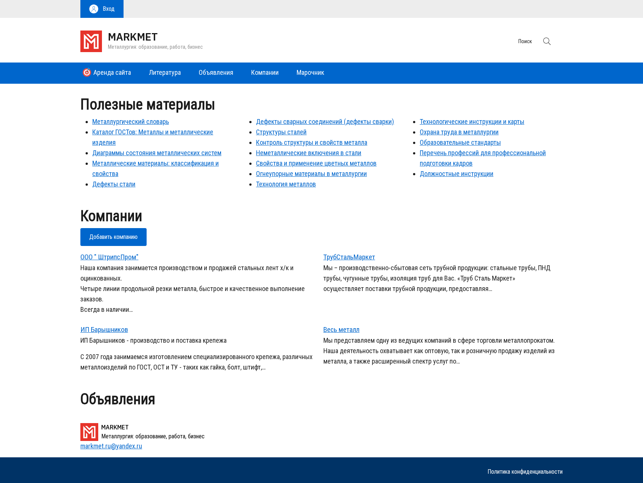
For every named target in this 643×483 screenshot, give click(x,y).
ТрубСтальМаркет (349, 257)
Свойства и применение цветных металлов (316, 163)
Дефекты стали (113, 184)
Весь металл (341, 329)
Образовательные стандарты (460, 142)
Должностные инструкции (456, 173)
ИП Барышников (104, 329)
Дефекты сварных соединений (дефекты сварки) (325, 121)
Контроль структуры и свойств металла (311, 142)
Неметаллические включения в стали (308, 153)
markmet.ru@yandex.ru (111, 446)
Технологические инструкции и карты (472, 121)
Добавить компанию (113, 236)
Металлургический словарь (130, 121)
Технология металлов (286, 184)
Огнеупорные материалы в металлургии (311, 173)
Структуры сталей (281, 132)
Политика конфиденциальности (525, 471)
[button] (102, 9)
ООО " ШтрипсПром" (109, 257)
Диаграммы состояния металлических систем (156, 153)
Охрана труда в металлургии (459, 132)
